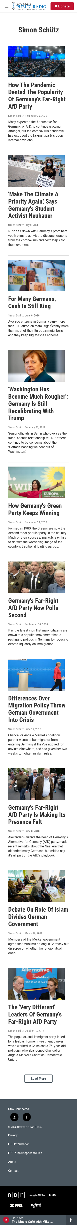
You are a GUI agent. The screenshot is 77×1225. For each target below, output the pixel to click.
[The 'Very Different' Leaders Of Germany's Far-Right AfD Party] (36, 984)
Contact (13, 1170)
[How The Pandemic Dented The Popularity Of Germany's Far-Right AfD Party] (36, 61)
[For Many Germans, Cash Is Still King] (36, 275)
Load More (38, 1078)
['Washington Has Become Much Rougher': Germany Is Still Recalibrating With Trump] (36, 366)
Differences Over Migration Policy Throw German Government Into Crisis (37, 709)
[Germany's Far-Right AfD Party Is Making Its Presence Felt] (36, 784)
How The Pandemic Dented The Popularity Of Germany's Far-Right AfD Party (37, 95)
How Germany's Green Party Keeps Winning (35, 509)
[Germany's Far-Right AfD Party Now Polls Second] (36, 577)
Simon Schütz (16, 115)
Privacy (13, 1135)
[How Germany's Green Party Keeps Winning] (36, 482)
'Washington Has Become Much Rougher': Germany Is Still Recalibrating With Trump (38, 404)
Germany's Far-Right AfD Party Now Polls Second (33, 608)
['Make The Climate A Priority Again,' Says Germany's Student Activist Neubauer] (36, 171)
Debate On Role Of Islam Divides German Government (38, 917)
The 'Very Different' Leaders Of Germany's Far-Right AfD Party (35, 1014)
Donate (64, 6)
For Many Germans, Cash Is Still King (32, 302)
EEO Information (19, 1144)
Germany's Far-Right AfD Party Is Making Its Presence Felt (37, 815)
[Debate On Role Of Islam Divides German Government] (36, 886)
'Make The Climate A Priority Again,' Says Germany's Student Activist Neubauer (33, 205)
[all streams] (71, 1220)
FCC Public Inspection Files (25, 1153)
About (12, 1161)
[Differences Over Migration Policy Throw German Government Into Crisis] (36, 675)
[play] (6, 1220)
